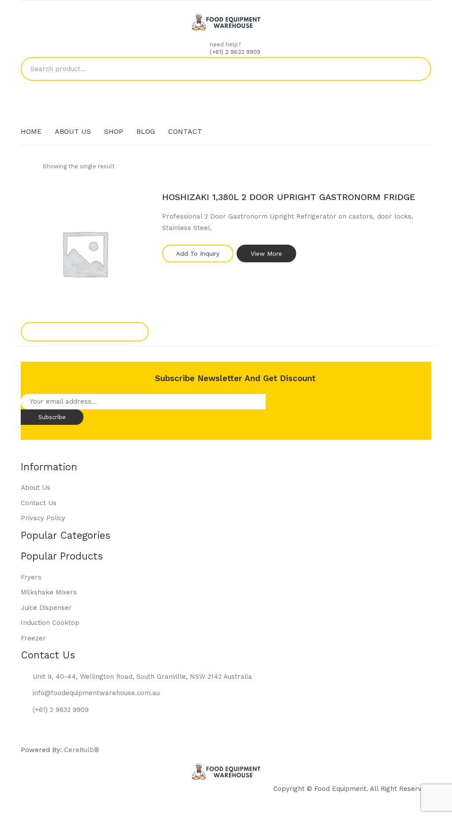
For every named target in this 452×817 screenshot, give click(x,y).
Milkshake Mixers (49, 592)
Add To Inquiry (197, 253)
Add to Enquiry (84, 331)
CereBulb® (81, 750)
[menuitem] (31, 131)
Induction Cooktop (50, 623)
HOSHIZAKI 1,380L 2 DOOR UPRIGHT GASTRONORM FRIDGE (288, 197)
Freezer (33, 638)
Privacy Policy (43, 518)
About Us (35, 488)
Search (419, 69)
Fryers (31, 577)
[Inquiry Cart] (226, 93)
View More (266, 253)
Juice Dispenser (46, 608)
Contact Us (38, 503)
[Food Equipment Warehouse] (226, 22)
